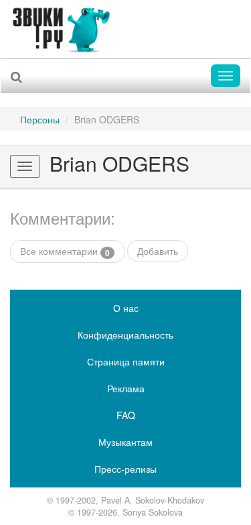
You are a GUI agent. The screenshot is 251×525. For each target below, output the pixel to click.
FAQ (125, 415)
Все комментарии (65, 251)
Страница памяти (126, 361)
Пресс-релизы (125, 468)
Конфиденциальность (125, 334)
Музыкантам (125, 442)
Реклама (126, 388)
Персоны (40, 119)
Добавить (157, 250)
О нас (126, 307)
